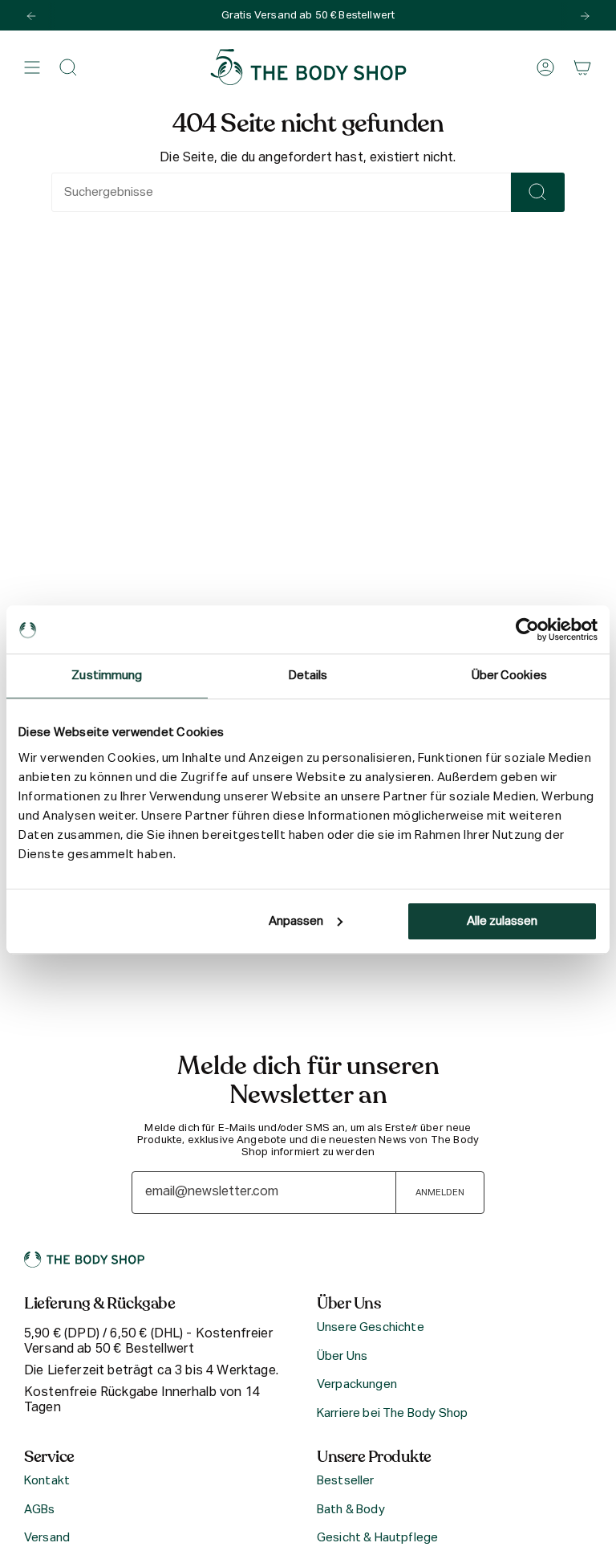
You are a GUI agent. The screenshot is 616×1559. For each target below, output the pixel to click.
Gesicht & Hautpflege (377, 1538)
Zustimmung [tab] (106, 676)
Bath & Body (351, 1510)
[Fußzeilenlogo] (84, 1260)
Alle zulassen (502, 921)
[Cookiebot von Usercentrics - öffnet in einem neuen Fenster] (527, 629)
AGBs (39, 1510)
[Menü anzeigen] (32, 67)
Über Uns (342, 1356)
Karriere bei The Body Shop (392, 1413)
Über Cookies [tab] (509, 676)
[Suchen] (538, 192)
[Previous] (31, 16)
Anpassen (296, 921)
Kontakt (47, 1481)
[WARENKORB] (582, 67)
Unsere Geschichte (370, 1327)
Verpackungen (357, 1384)
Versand (47, 1538)
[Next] (585, 16)
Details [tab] (308, 676)
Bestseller (346, 1481)
